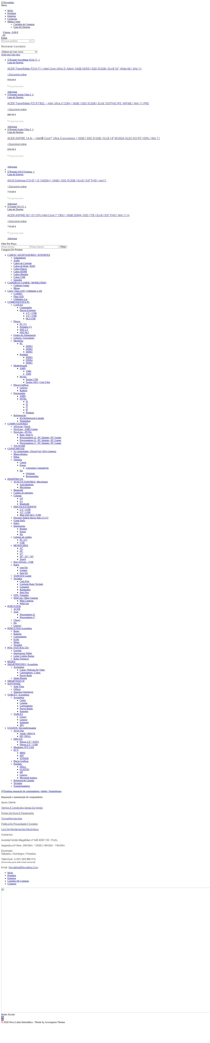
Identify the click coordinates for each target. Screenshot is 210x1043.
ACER (17, 609)
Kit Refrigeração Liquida (32, 418)
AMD (23, 368)
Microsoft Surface (28, 777)
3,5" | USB (31, 316)
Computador (26, 307)
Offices (17, 689)
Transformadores (22, 786)
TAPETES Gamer (22, 576)
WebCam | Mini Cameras (26, 598)
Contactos (12, 19)
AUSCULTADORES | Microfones (31, 481)
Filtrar (63, 247)
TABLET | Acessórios (18, 694)
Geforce (24, 387)
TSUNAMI (19, 446)
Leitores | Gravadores (24, 338)
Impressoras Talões (23, 653)
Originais (30, 473)
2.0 (21, 498)
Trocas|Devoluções (11, 818)
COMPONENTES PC (18, 302)
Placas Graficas (21, 761)
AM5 (28, 374)
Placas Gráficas (21, 385)
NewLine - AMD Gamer (26, 429)
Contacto (11, 883)
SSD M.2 (24, 332)
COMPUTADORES (17, 423)
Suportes (18, 280)
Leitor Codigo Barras (24, 656)
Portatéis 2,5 (26, 327)
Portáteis (24, 354)
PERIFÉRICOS (15, 479)
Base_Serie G (26, 434)
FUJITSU (24, 769)
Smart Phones (20, 678)
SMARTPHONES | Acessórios (22, 664)
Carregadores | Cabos (30, 672)
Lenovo (17, 625)
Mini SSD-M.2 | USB (30, 515)
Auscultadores (27, 484)
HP (21, 772)
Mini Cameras (26, 600)
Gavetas (17, 650)
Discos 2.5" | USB (29, 744)
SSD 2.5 (24, 329)
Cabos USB (19, 277)
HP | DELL (25, 736)
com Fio (24, 567)
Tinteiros (18, 459)
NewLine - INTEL (23, 432)
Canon (23, 462)
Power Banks (26, 708)
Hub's (16, 523)
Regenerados (32, 476)
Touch (23, 559)
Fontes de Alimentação (25, 335)
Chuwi (17, 620)
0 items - (10, 32)
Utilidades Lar (20, 299)
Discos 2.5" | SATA (29, 741)
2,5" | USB (31, 313)
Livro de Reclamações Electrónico (20, 829)
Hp (21, 470)
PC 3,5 (23, 324)
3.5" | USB (25, 512)
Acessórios (19, 667)
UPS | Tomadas (21, 595)
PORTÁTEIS (14, 606)
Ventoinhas (25, 421)
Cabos (23, 700)
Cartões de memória (23, 493)
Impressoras (19, 526)
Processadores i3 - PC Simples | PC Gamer (40, 437)
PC (21, 343)
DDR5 (29, 351)
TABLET (18, 714)
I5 (27, 404)
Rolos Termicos (21, 658)
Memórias (18, 340)
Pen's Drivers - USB (23, 562)
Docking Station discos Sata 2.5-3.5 (31, 517)
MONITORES (21, 545)
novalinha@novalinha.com (23, 867)
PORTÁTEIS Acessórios (19, 628)
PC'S (16, 750)
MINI (22, 753)
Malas (16, 642)
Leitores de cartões (23, 537)
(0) (3, 35)
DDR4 (29, 349)
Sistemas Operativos (23, 692)
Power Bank (26, 675)
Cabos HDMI (20, 271)
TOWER (24, 758)
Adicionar (12, 92)
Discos (17, 321)
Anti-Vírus (19, 686)
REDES (11, 661)
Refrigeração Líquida (24, 780)
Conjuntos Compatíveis (37, 468)
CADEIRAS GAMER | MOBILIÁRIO (26, 282)
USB (22, 542)
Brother (23, 528)
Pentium (30, 412)
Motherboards (20, 365)
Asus (16, 611)
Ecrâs (16, 639)
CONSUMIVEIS (15, 448)
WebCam (24, 603)
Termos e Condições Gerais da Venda (21, 807)
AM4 (28, 371)
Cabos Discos (20, 269)
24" (21, 551)
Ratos (16, 564)
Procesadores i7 (27, 617)
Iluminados (25, 589)
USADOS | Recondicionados (21, 728)
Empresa (11, 16)
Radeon (23, 390)
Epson (23, 465)
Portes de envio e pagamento (17, 813)
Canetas (23, 703)
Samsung (24, 722)
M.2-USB (31, 318)
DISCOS (18, 739)
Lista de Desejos (15, 62)
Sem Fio (24, 573)
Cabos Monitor (21, 274)
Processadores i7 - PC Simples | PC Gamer (40, 443)
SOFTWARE (14, 683)
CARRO (18, 293)
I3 (27, 401)
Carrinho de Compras (24, 24)
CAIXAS (18, 304)
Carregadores (20, 636)
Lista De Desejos (22, 27)
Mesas (17, 288)
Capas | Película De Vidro (32, 670)
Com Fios (24, 581)
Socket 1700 (32, 379)
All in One (19, 730)
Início (10, 10)
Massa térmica (20, 454)
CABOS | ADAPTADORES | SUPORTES (28, 255)
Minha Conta (13, 21)
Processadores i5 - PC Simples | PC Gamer (40, 440)
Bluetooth (18, 490)
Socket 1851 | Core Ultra (38, 382)
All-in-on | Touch (22, 426)
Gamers (23, 570)
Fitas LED (19, 296)
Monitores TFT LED (24, 747)
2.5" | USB (25, 509)
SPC (22, 725)
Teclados (18, 578)
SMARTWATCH (15, 681)
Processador (19, 393)
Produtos (11, 13)
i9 (27, 410)
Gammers (24, 587)
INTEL (23, 376)
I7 (27, 407)
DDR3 (29, 346)
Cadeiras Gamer (21, 285)
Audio (17, 260)
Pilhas (16, 457)
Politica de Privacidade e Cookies (19, 824)
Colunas (18, 495)
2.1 (21, 501)
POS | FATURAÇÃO (18, 647)
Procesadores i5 (27, 614)
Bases (16, 631)
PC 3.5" (24, 540)
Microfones (25, 487)
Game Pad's (19, 520)
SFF (22, 755)
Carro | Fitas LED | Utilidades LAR (24, 291)
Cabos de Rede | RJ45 (24, 266)
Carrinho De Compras (18, 881)
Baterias (17, 634)
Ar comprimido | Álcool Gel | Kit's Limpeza (35, 451)
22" (21, 548)
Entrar (4, 38)
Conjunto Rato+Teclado (31, 584)
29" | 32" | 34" (27, 556)
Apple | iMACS (27, 733)
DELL (23, 766)
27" (21, 553)
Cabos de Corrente (23, 263)
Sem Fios (24, 592)
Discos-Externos (28, 310)
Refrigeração (20, 415)
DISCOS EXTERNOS (25, 506)
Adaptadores (20, 257)
